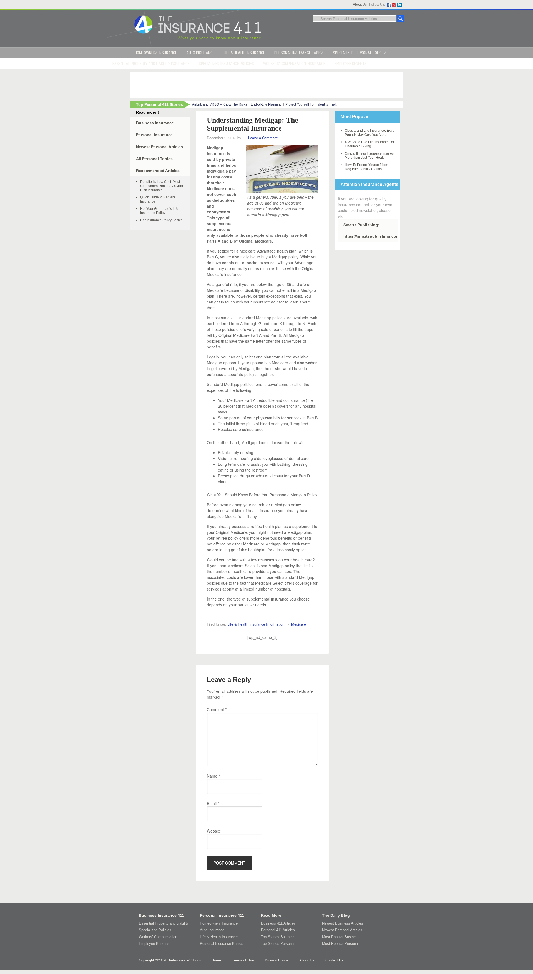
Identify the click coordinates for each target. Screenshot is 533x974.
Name (213, 776)
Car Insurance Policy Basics (161, 220)
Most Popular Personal (340, 943)
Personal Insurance (154, 135)
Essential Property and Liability (164, 923)
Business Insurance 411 (161, 915)
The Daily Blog (336, 915)
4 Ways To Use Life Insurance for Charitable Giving (369, 144)
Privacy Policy (276, 960)
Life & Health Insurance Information (255, 624)
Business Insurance (155, 123)
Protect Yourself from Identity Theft (310, 104)
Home (216, 960)
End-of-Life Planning (266, 104)
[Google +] (394, 5)
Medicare (298, 624)
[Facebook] (389, 5)
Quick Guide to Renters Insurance (157, 199)
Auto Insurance (212, 930)
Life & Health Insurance (219, 937)
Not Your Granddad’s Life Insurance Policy (159, 211)
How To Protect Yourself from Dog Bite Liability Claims (366, 167)
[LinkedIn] (399, 5)
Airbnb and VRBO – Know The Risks (219, 104)
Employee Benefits (154, 943)
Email (213, 803)
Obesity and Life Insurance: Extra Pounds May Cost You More (369, 133)
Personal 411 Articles (278, 930)
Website (214, 831)
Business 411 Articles (278, 923)
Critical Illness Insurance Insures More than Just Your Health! (369, 155)
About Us (360, 4)
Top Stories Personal (278, 943)
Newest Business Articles (342, 923)
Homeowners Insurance (219, 923)
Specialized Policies (155, 930)
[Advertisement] (266, 84)
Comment (217, 709)
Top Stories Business (278, 937)
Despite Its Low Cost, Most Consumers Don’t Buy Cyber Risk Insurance (161, 186)
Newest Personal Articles (159, 147)
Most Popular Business (340, 937)
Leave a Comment (263, 137)
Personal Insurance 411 (222, 915)
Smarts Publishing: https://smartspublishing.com (370, 230)
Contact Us (334, 960)
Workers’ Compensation (158, 937)
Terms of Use (243, 960)
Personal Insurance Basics (221, 943)
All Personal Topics (154, 158)
